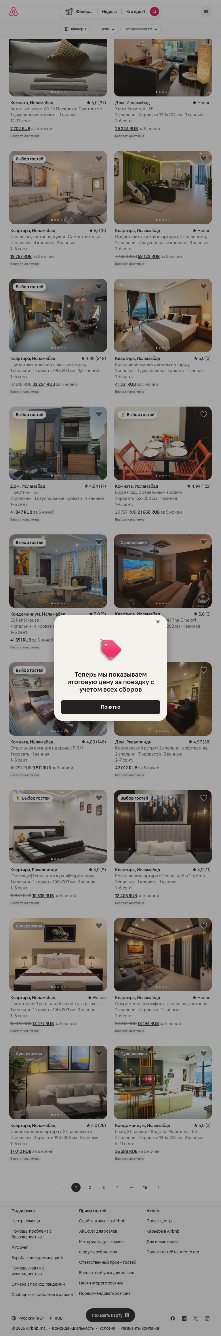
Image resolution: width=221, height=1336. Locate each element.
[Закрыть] (158, 621)
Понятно (110, 707)
